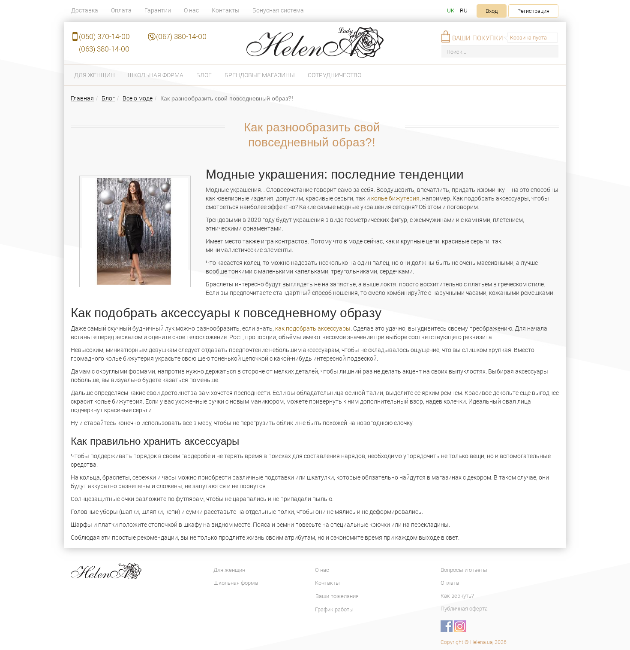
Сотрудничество (334, 75)
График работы (334, 609)
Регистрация (533, 11)
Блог (204, 75)
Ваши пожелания (337, 596)
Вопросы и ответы (464, 570)
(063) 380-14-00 (104, 49)
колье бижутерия (395, 198)
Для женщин (94, 75)
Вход (492, 11)
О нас (191, 10)
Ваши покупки (477, 37)
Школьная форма (155, 75)
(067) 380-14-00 (181, 36)
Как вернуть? (457, 595)
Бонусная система (278, 10)
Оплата (121, 10)
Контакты (226, 10)
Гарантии (157, 10)
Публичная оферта (464, 608)
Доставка (84, 10)
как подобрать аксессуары (312, 328)
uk (450, 10)
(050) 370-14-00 (104, 36)
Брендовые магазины (260, 75)
